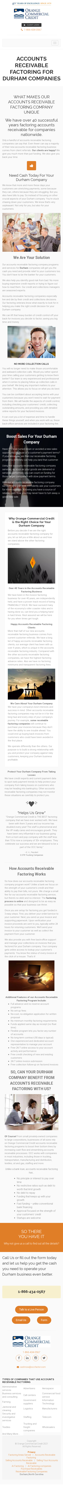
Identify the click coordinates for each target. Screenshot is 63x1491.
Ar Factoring (17, 1466)
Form (44, 1320)
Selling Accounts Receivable (19, 1460)
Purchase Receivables (31, 1469)
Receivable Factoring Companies (31, 1471)
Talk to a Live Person (31, 1309)
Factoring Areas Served (19, 1455)
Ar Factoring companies (39, 1466)
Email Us (21, 1320)
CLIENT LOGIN (33, 25)
